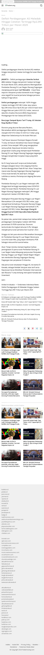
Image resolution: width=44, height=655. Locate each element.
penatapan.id (6, 512)
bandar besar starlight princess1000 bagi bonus (17, 478)
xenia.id (4, 506)
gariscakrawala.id (7, 568)
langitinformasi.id (7, 578)
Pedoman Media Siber (26, 647)
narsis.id (4, 611)
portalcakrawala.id (8, 599)
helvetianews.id (7, 573)
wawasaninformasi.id (8, 594)
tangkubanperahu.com (9, 627)
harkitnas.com (6, 624)
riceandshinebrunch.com (10, 557)
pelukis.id (4, 492)
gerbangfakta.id (7, 606)
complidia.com (6, 545)
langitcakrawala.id (7, 575)
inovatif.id (5, 503)
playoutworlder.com (8, 526)
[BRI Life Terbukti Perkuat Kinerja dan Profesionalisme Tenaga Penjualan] (32, 384)
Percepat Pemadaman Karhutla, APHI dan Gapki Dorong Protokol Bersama (21, 315)
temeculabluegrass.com (9, 529)
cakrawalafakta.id (7, 590)
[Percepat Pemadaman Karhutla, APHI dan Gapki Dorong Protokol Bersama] (11, 384)
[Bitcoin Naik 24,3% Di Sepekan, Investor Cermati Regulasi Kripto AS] (11, 363)
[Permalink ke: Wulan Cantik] (3, 29)
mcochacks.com (7, 550)
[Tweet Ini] (28, 328)
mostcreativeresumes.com (10, 552)
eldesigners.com (7, 531)
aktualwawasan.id (7, 604)
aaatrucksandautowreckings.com (12, 519)
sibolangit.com (6, 629)
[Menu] (3, 5)
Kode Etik (15, 645)
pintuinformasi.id (7, 592)
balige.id (4, 515)
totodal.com (6, 539)
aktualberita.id (6, 588)
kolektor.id (5, 489)
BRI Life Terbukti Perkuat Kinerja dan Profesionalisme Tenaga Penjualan (20, 320)
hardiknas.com (6, 617)
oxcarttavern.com (7, 555)
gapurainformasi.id (8, 566)
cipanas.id (5, 499)
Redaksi (35, 645)
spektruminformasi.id (8, 601)
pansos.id (5, 613)
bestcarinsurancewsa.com (10, 543)
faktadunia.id (6, 564)
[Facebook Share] (24, 328)
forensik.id (5, 615)
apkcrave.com (6, 541)
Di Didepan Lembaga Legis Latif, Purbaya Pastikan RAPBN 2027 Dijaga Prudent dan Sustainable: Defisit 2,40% (21, 298)
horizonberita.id (7, 597)
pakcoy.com (6, 620)
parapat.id (5, 510)
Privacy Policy (25, 645)
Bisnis (3, 15)
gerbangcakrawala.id (8, 571)
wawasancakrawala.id (9, 582)
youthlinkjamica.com (8, 522)
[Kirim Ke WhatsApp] (40, 328)
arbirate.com (6, 524)
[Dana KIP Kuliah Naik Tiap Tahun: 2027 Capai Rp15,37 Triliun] (32, 342)
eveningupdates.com (8, 548)
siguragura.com (7, 631)
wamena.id (5, 508)
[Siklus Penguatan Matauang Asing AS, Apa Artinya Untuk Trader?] (32, 363)
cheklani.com (6, 533)
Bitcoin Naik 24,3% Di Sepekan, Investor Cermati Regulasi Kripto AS (21, 306)
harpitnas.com (6, 622)
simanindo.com (7, 633)
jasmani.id (5, 496)
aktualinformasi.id (7, 561)
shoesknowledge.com (9, 559)
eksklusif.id (5, 501)
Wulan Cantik (9, 28)
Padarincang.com (28, 650)
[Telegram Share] (36, 328)
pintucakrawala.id (7, 580)
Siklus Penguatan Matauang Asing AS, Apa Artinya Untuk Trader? (21, 310)
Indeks (8, 645)
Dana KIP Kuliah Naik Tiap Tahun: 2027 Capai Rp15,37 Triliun (22, 302)
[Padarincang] (10, 5)
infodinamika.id (6, 608)
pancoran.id (5, 494)
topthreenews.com (8, 517)
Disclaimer (13, 647)
